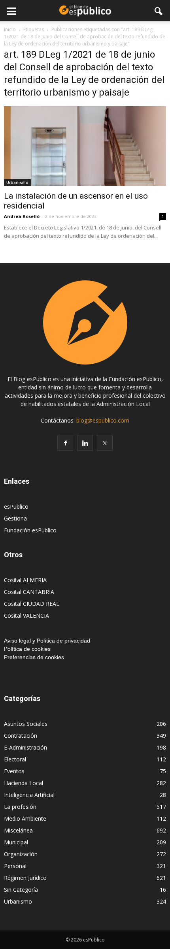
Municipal (16, 842)
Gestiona (15, 518)
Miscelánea (18, 830)
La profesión (20, 806)
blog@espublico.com (102, 420)
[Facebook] (65, 443)
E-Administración (25, 747)
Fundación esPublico (30, 530)
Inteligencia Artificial (29, 795)
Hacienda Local (23, 783)
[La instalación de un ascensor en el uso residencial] (85, 146)
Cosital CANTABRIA (29, 592)
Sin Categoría (21, 889)
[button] (159, 10)
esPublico (16, 506)
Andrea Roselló (22, 216)
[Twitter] (105, 443)
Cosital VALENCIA (26, 615)
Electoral (15, 759)
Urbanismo (17, 182)
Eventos (14, 771)
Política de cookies (27, 649)
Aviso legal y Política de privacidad (47, 640)
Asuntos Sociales (25, 723)
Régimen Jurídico (25, 877)
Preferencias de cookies (34, 657)
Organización (21, 854)
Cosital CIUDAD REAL (31, 603)
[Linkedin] (85, 443)
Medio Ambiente (25, 818)
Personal (15, 866)
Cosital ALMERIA (25, 580)
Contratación (20, 735)
